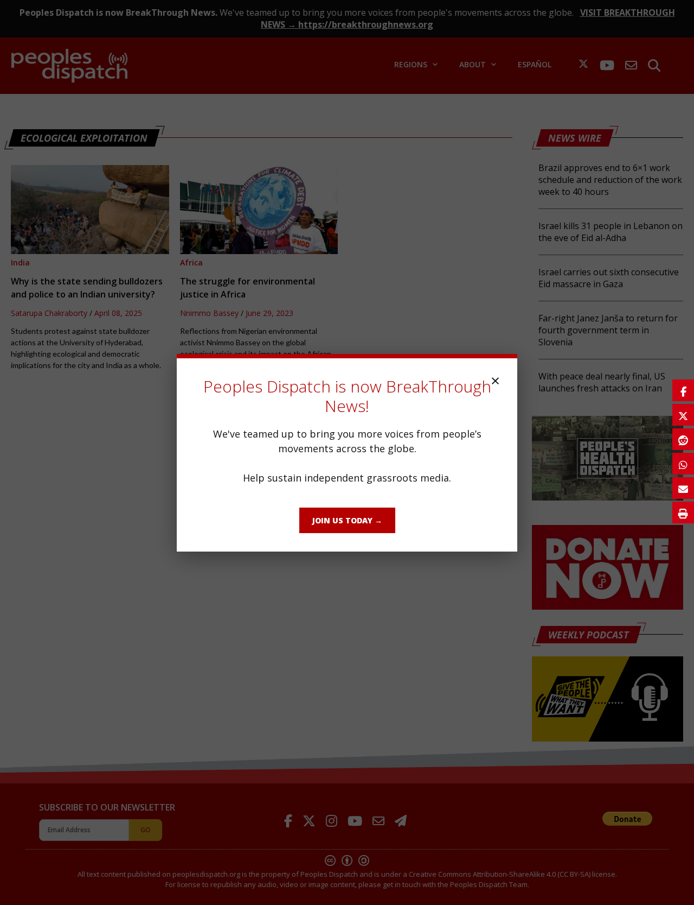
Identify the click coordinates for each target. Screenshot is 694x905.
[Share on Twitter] (683, 415)
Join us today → (347, 520)
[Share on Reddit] (683, 439)
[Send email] (683, 488)
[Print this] (683, 512)
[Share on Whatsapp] (683, 463)
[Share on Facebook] (683, 390)
